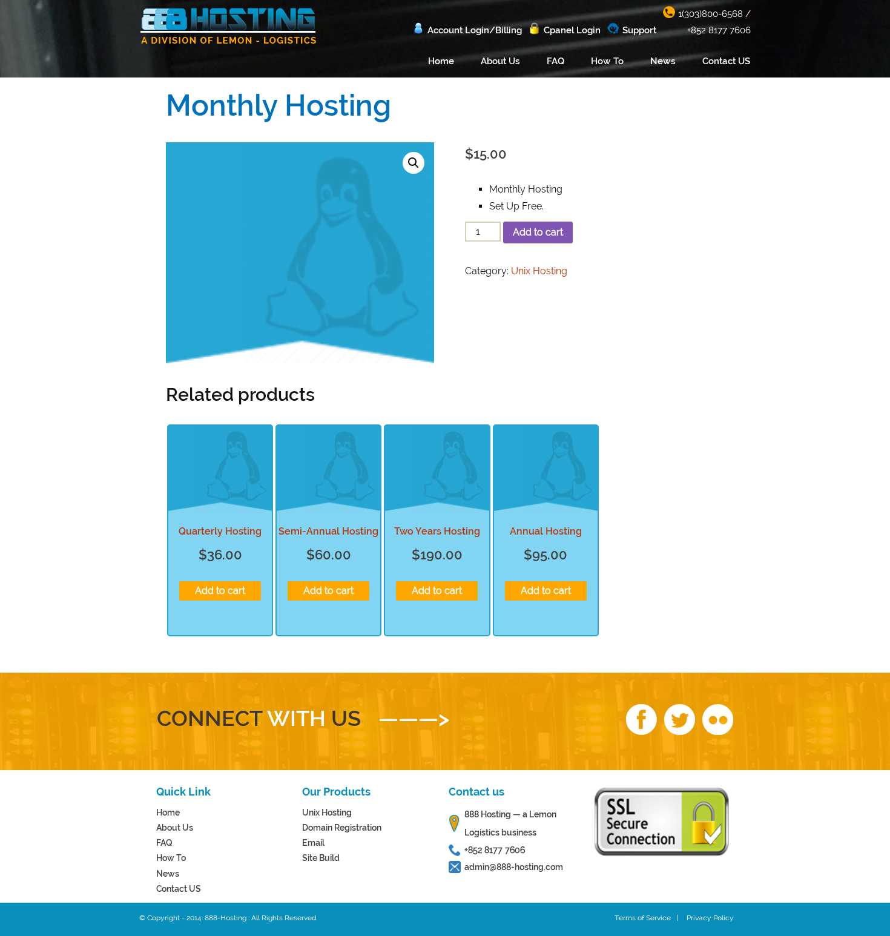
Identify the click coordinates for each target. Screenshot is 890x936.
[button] (413, 163)
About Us (500, 61)
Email (313, 843)
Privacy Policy (710, 918)
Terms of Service (643, 918)
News (663, 61)
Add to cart (538, 232)
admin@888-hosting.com (513, 867)
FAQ (555, 61)
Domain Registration (341, 827)
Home (441, 61)
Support (639, 30)
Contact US (726, 61)
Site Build (321, 858)
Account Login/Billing (474, 30)
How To (607, 61)
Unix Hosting (539, 271)
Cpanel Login (572, 30)
